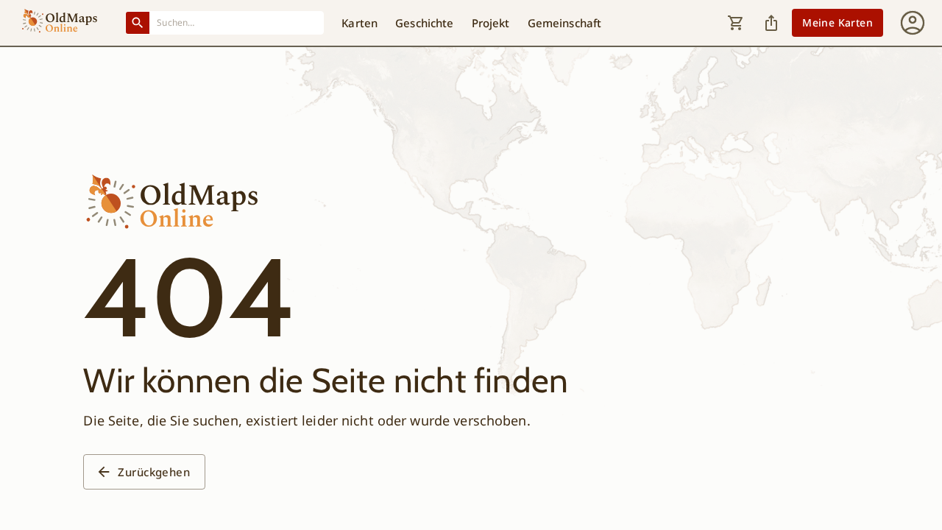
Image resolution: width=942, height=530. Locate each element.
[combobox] (237, 22)
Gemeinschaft (565, 22)
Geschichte (424, 22)
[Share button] (771, 22)
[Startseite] (60, 23)
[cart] (736, 22)
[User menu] (912, 22)
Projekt (491, 22)
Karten (359, 22)
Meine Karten (837, 22)
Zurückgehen (154, 471)
